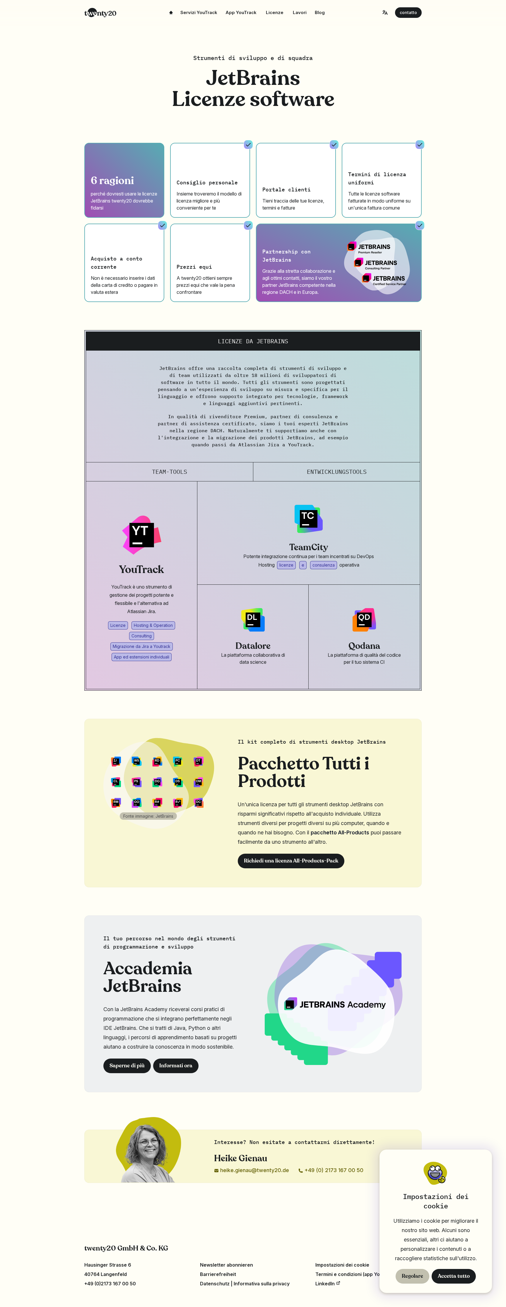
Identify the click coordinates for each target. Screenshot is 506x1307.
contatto (408, 12)
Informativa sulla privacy (262, 1284)
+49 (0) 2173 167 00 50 (333, 1170)
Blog (320, 12)
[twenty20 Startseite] (100, 12)
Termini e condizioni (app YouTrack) (356, 1274)
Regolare (412, 1276)
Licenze (274, 12)
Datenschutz (215, 1284)
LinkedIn (325, 1284)
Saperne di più (127, 1065)
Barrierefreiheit (218, 1274)
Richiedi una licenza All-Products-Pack (291, 861)
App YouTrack (241, 12)
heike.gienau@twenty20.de (254, 1170)
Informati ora (175, 1065)
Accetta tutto (454, 1276)
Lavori (300, 12)
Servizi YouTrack (198, 12)
